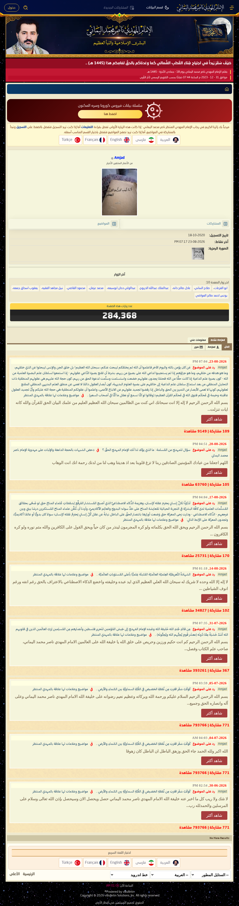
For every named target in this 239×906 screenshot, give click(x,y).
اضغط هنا (110, 114)
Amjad (211, 347)
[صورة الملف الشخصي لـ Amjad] (119, 192)
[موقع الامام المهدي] (201, 7)
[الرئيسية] (231, 7)
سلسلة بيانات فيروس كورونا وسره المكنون (110, 106)
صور (196, 347)
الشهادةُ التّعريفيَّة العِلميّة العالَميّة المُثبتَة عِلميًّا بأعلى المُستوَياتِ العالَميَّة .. (143, 574)
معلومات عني (198, 340)
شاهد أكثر (214, 419)
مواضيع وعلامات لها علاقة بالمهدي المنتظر (51, 395)
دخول (11, 7)
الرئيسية (29, 874)
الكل (226, 347)
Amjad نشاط (218, 340)
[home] (227, 89)
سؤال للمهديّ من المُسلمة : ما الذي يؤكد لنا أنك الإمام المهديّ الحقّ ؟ (146, 450)
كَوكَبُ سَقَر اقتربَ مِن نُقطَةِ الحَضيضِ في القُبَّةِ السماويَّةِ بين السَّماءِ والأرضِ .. (143, 689)
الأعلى (15, 874)
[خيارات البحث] (25, 8)
